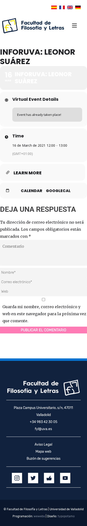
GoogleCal (58, 191)
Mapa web (43, 452)
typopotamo (66, 516)
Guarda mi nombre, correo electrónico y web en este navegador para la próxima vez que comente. (44, 313)
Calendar (31, 191)
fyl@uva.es (43, 429)
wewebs (39, 516)
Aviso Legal (43, 444)
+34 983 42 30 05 (43, 422)
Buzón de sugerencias (43, 459)
